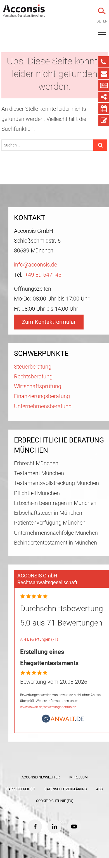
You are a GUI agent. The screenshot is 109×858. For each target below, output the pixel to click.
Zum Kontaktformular (49, 322)
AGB (99, 789)
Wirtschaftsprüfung (37, 386)
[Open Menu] (102, 32)
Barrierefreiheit (20, 789)
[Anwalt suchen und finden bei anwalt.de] (63, 721)
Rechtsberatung (33, 376)
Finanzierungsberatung (42, 396)
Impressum (78, 777)
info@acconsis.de (35, 264)
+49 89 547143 (43, 275)
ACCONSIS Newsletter (41, 777)
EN (105, 21)
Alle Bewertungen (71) (39, 639)
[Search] (101, 11)
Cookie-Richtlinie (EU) (54, 801)
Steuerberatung (32, 366)
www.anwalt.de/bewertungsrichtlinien (48, 707)
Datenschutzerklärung (65, 789)
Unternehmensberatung (43, 406)
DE (98, 21)
